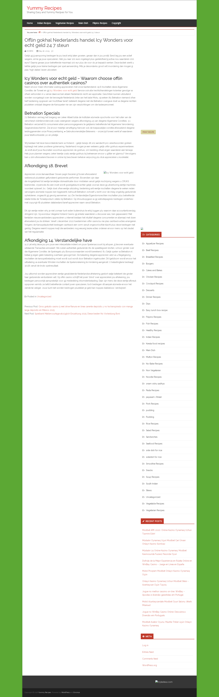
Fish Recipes (152, 323)
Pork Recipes (152, 404)
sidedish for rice (153, 457)
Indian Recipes (44, 23)
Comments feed (150, 659)
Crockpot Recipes (154, 283)
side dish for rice (154, 450)
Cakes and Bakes (154, 270)
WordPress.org (149, 665)
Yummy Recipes (44, 8)
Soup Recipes (152, 477)
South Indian (152, 483)
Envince (76, 692)
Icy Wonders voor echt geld (63, 90)
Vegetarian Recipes (65, 23)
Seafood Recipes (154, 443)
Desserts (150, 290)
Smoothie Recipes (155, 464)
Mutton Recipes (153, 357)
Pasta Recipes (152, 390)
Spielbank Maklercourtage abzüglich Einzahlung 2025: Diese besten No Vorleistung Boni (77, 313)
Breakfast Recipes (154, 257)
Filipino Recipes (100, 23)
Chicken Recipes (154, 277)
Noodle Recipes (154, 377)
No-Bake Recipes (154, 363)
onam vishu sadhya (155, 383)
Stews (149, 490)
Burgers (150, 263)
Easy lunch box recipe (156, 310)
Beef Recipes (152, 250)
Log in (145, 645)
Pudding (150, 417)
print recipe (148, 132)
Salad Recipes (153, 430)
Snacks (149, 470)
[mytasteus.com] (164, 682)
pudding (150, 410)
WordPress (65, 692)
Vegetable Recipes (155, 503)
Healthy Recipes (154, 330)
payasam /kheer (154, 397)
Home (30, 23)
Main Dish (83, 23)
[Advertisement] (163, 84)
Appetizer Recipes (155, 243)
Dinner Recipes (153, 297)
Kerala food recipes (155, 343)
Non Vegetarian (153, 370)
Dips (148, 303)
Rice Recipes (152, 423)
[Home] (39, 32)
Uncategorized (44, 296)
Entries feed (148, 652)
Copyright (116, 23)
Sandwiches (151, 437)
